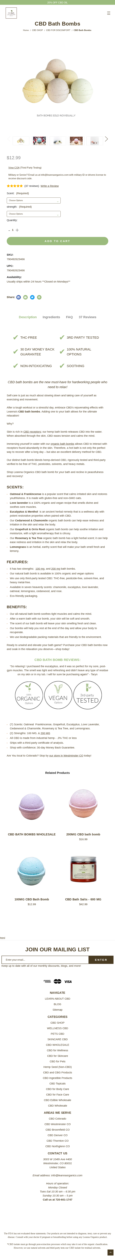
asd (18, 297)
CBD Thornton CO (58, 1140)
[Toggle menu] (109, 13)
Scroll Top (111, 1253)
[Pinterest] (39, 297)
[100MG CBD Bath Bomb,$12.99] (32, 869)
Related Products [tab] (57, 772)
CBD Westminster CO (57, 1124)
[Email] (25, 297)
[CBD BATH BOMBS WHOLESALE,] (32, 804)
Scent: (18, 193)
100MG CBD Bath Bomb (32, 899)
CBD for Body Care (57, 1089)
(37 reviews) (31, 186)
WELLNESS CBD (57, 1028)
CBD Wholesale (57, 1105)
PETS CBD (57, 1033)
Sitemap (57, 1009)
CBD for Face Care (57, 1094)
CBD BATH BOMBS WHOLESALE (32, 834)
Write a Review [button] (50, 186)
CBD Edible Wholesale (57, 1100)
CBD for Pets (57, 1061)
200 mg (55, 568)
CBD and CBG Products (57, 1072)
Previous (9, 138)
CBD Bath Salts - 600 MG (83, 899)
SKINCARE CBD (57, 1039)
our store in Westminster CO (66, 755)
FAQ (69, 317)
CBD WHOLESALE (57, 1044)
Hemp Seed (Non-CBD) (57, 1066)
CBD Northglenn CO (57, 1146)
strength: (19, 206)
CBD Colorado (57, 1118)
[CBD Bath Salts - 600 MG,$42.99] (83, 869)
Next (106, 138)
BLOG (57, 1004)
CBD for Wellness (57, 1050)
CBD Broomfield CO (58, 1129)
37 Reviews (87, 317)
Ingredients (51, 317)
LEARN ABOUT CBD (57, 998)
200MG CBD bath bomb (83, 834)
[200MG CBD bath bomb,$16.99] (83, 804)
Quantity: (12, 220)
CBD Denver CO (58, 1135)
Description (28, 317)
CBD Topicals (57, 1083)
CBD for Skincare (57, 1055)
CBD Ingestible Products (57, 1078)
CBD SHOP (57, 1022)
